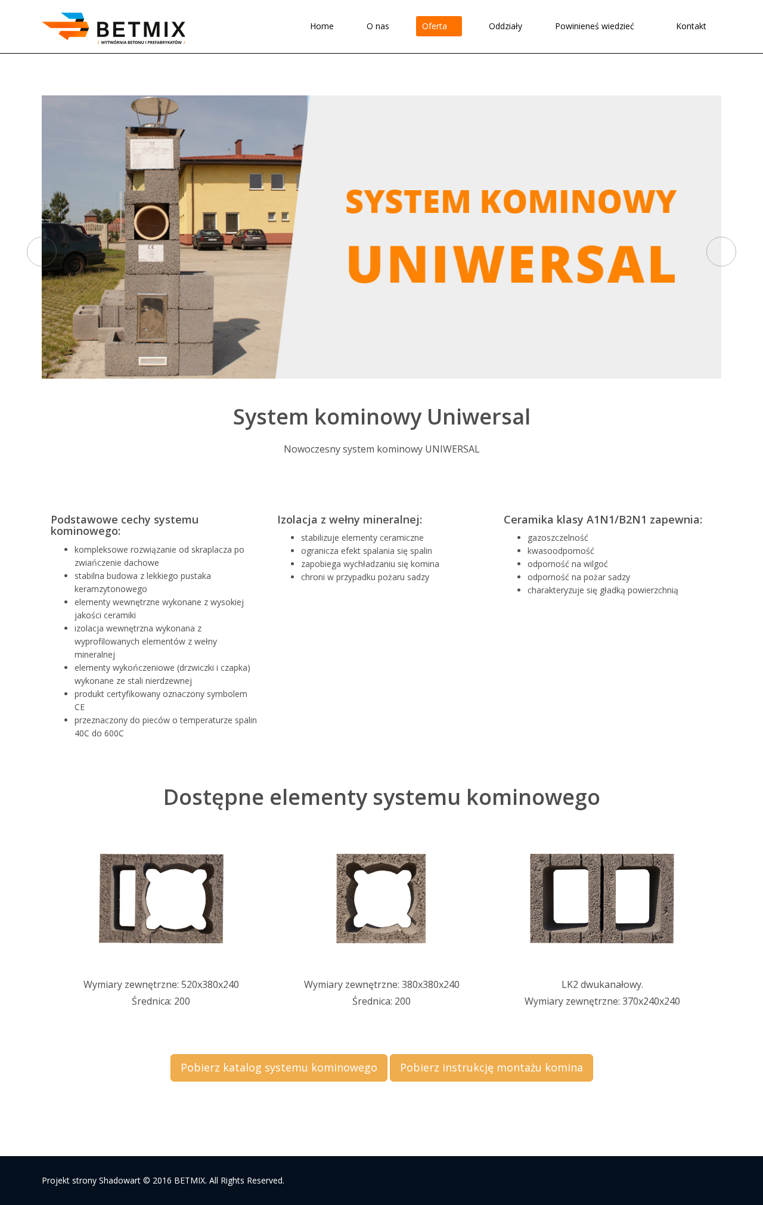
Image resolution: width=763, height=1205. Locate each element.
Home (322, 26)
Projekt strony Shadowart (91, 1180)
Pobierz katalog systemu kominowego (279, 1067)
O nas (378, 26)
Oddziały (505, 26)
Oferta (435, 26)
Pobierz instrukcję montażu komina (491, 1067)
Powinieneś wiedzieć (596, 26)
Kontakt (691, 26)
